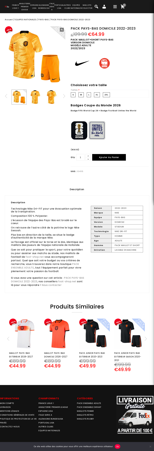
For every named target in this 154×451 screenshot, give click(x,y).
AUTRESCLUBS (67, 6)
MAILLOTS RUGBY (85, 418)
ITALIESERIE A (51, 6)
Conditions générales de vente (17, 415)
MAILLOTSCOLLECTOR (87, 6)
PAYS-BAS (43, 19)
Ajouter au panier (109, 157)
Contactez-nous (10, 426)
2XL (106, 94)
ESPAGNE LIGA (45, 411)
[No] (150, 446)
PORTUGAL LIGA (46, 422)
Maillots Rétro (85, 415)
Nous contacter (52, 285)
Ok (117, 446)
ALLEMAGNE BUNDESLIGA (50, 418)
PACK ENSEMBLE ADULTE (89, 403)
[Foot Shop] (7, 6)
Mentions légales (9, 411)
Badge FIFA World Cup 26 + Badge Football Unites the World (103, 110)
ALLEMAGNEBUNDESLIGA (43, 6)
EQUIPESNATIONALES (76, 6)
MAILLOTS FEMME (85, 411)
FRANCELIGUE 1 (15, 6)
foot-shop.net (35, 257)
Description (77, 189)
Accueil (9, 19)
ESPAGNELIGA (34, 6)
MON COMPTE (7, 403)
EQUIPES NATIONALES (25, 19)
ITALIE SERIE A (45, 415)
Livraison (5, 407)
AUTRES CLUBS (45, 426)
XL (97, 94)
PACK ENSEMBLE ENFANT (89, 407)
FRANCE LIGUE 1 (46, 403)
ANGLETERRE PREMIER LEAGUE (24, 6)
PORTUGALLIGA (59, 6)
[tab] (77, 189)
